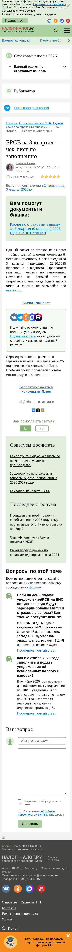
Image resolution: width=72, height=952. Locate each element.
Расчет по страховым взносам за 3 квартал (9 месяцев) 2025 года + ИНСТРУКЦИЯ (35, 229)
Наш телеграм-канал (31, 108)
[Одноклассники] (42, 410)
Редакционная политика (20, 913)
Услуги (7, 919)
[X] (38, 410)
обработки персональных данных (36, 813)
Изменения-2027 (52, 40)
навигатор (13, 290)
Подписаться (15, 20)
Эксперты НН (31, 902)
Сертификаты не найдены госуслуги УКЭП (29, 540)
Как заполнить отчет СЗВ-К (30, 491)
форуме (35, 587)
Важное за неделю (16, 40)
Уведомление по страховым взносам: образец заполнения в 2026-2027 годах (33, 478)
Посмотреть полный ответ (36, 650)
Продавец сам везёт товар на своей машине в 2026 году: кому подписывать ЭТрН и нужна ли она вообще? (36, 522)
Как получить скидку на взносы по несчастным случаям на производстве (35, 460)
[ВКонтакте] (33, 410)
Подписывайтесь (23, 336)
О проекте (9, 902)
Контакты (9, 908)
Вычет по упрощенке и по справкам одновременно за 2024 (34, 552)
